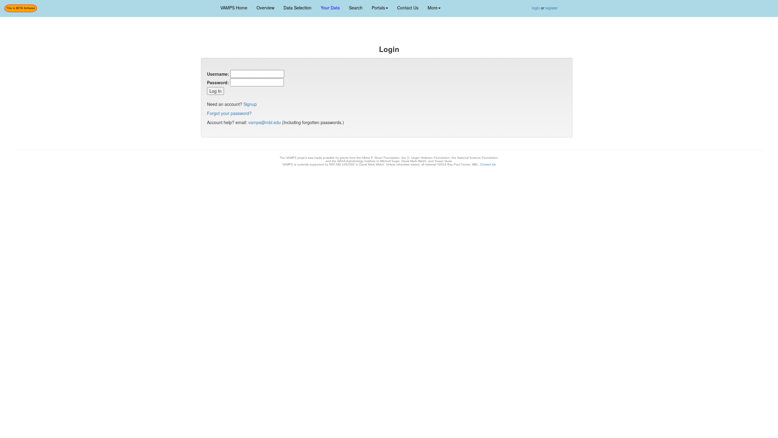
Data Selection (298, 8)
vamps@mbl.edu (264, 122)
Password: (218, 82)
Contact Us (407, 8)
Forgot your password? (229, 113)
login (536, 7)
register (551, 7)
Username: (218, 74)
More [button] (433, 8)
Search (356, 8)
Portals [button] (378, 8)
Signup (250, 104)
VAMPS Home (233, 8)
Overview (265, 8)
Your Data (330, 8)
